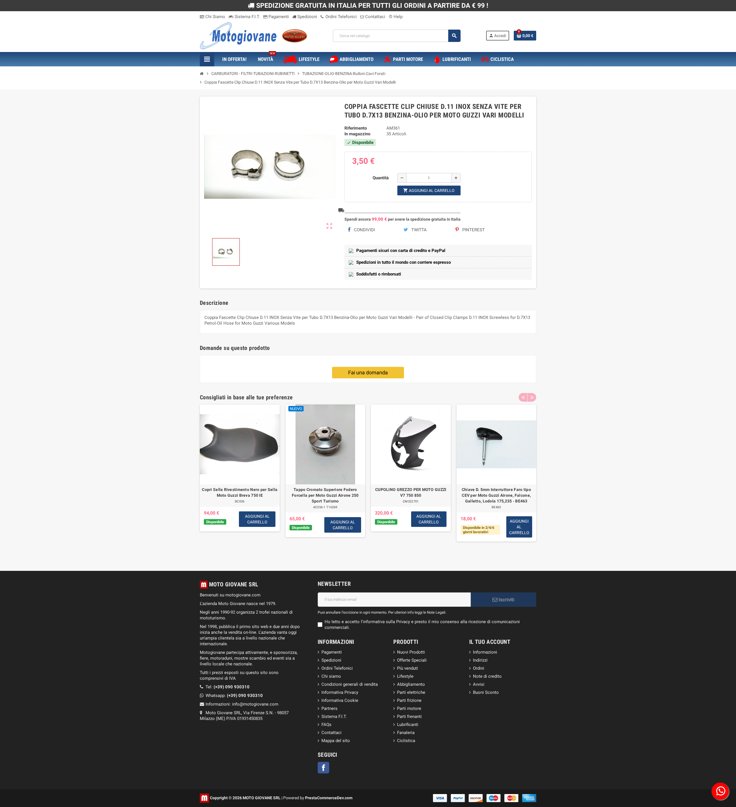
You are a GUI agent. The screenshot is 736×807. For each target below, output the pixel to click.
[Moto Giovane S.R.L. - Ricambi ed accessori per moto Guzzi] (253, 35)
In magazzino (357, 133)
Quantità (381, 177)
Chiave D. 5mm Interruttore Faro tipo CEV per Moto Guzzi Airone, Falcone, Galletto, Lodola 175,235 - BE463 (496, 495)
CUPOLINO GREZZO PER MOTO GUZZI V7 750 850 (410, 492)
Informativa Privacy (339, 692)
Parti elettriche (411, 692)
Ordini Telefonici (340, 16)
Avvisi (478, 684)
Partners (329, 708)
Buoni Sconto (486, 692)
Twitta (418, 229)
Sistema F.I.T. (246, 16)
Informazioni (485, 652)
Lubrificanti (407, 724)
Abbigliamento (411, 684)
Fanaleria (406, 732)
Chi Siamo (214, 16)
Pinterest (473, 229)
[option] (240, 479)
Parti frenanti (409, 716)
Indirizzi (480, 660)
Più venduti (407, 668)
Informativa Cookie (339, 700)
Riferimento (355, 128)
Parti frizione (409, 700)
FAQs (326, 724)
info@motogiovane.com (255, 704)
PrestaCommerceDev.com (328, 797)
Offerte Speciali (412, 660)
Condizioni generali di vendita (349, 684)
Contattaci (374, 16)
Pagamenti (278, 16)
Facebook (323, 767)
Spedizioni (306, 16)
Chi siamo (331, 676)
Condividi (364, 229)
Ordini (478, 668)
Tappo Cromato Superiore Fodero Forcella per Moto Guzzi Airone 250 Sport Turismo (325, 495)
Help (395, 16)
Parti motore (409, 708)
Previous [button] (523, 397)
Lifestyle (405, 676)
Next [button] (532, 397)
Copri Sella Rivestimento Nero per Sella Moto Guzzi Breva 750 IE (239, 492)
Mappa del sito (335, 740)
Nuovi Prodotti (411, 652)
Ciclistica (406, 740)
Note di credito (487, 676)
